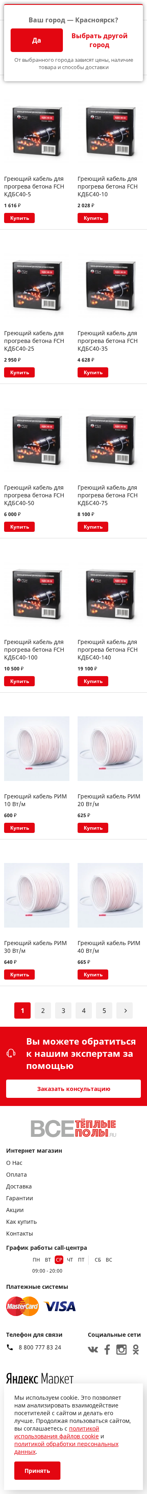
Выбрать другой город (99, 40)
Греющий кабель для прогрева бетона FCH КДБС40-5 (34, 186)
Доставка (19, 1186)
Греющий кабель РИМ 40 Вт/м (109, 946)
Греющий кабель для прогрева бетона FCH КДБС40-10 (108, 186)
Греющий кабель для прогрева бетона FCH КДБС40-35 (108, 340)
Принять (37, 1470)
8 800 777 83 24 (40, 1347)
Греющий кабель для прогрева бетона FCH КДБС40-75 (108, 495)
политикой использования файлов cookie (56, 1432)
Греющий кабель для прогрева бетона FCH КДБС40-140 (108, 649)
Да (36, 40)
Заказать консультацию (73, 1089)
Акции (15, 1210)
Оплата (16, 1174)
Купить (19, 218)
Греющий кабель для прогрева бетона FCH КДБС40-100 (34, 649)
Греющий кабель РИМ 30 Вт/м (35, 946)
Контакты (19, 1233)
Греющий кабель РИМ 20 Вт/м (109, 800)
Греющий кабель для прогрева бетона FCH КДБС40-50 (34, 495)
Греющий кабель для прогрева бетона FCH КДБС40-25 (34, 340)
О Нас (14, 1163)
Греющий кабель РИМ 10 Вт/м (35, 800)
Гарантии (19, 1198)
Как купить (21, 1221)
